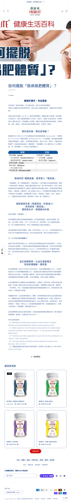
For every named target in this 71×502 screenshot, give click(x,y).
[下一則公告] (67, 2)
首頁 (24, 465)
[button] (4, 11)
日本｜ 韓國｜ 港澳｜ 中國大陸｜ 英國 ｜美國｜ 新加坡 (35, 460)
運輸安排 (30, 465)
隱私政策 (43, 498)
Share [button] (12, 95)
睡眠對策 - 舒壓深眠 (12, 441)
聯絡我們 (37, 465)
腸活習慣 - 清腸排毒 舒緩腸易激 (15, 401)
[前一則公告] (4, 2)
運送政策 (55, 498)
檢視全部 (35, 451)
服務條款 (45, 465)
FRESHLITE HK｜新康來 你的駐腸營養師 (18, 498)
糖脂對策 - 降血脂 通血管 (46, 401)
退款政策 (37, 498)
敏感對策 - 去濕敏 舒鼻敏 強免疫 (48, 441)
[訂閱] (36, 476)
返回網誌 (36, 357)
